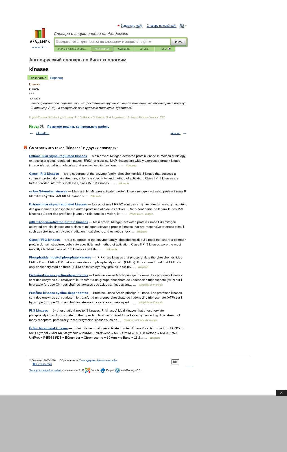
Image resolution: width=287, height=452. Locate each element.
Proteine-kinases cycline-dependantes (58, 275)
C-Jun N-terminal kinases (48, 328)
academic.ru (39, 47)
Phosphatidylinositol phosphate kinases (60, 257)
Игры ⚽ (165, 48)
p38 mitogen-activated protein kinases (58, 222)
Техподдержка (87, 360)
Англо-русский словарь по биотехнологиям (72, 48)
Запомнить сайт (131, 25)
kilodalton (42, 133)
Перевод (56, 78)
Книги (144, 48)
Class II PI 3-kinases (44, 239)
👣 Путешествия (42, 364)
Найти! (178, 42)
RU (182, 25)
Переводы (123, 48)
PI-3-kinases (38, 310)
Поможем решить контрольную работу (78, 126)
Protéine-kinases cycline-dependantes (58, 293)
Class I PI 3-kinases (44, 173)
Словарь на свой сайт (161, 25)
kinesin (175, 133)
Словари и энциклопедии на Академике (91, 33)
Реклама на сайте (107, 360)
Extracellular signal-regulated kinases (58, 156)
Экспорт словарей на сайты (45, 370)
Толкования (101, 48)
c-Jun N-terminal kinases (48, 191)
